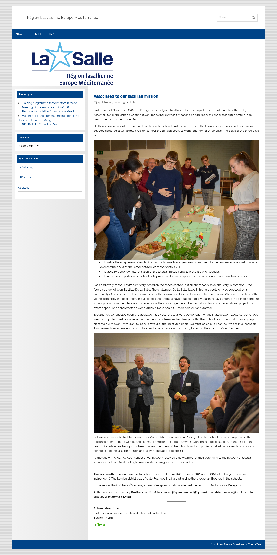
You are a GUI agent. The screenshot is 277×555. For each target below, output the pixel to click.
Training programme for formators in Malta (49, 103)
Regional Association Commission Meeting (49, 111)
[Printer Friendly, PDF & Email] (100, 524)
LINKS (52, 34)
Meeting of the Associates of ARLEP (45, 107)
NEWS (20, 34)
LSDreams (24, 177)
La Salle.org (25, 167)
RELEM (36, 34)
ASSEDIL (23, 187)
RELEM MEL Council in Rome (41, 124)
